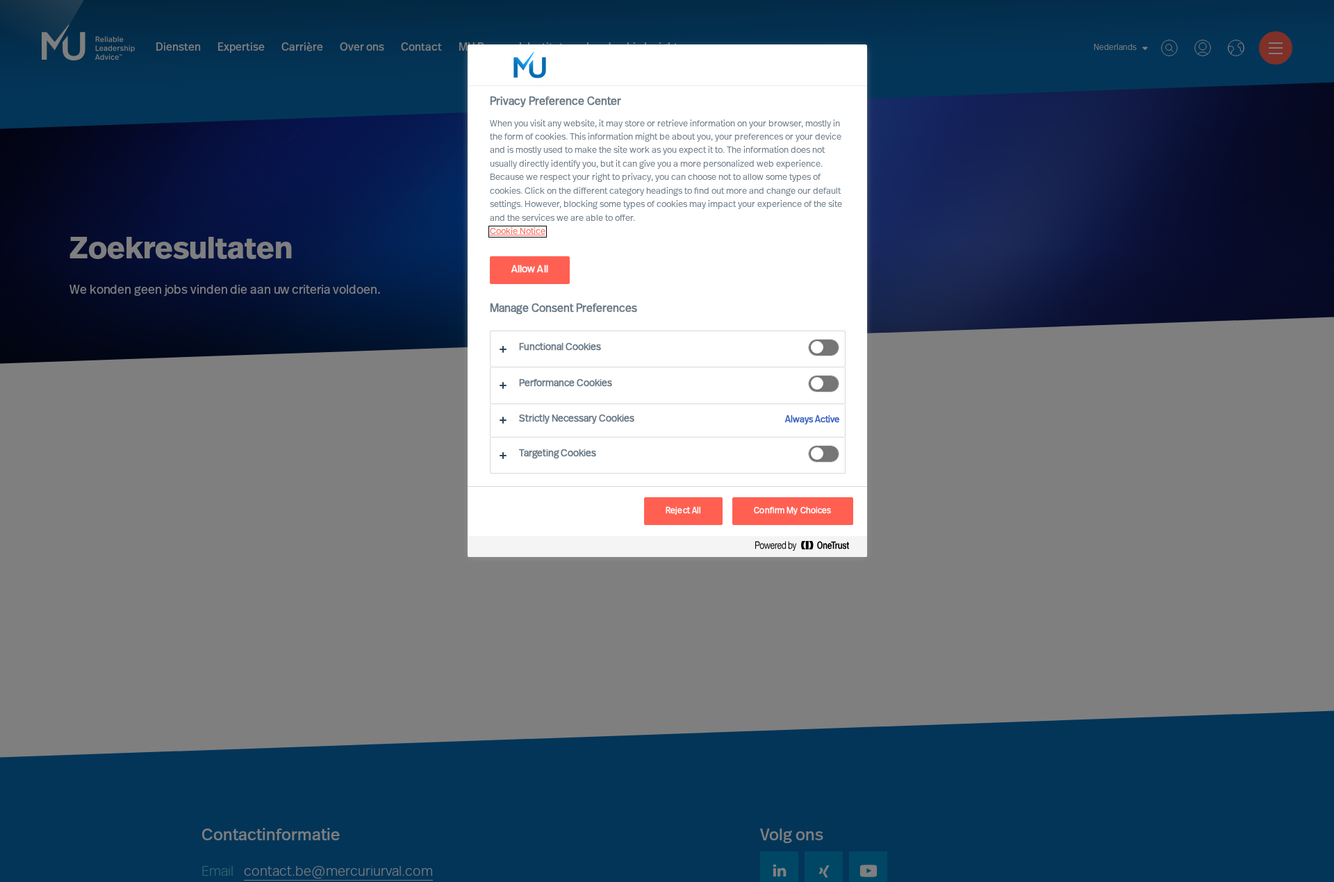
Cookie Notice (517, 231)
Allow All (529, 270)
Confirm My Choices (792, 511)
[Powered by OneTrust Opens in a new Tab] (807, 548)
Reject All (683, 511)
